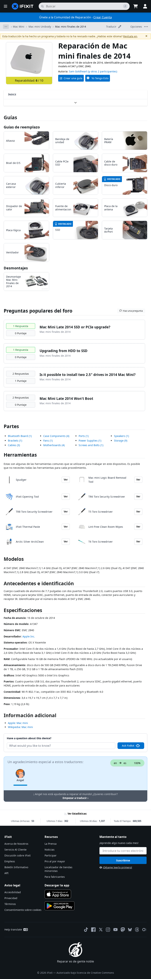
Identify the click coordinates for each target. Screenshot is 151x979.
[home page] (23, 6)
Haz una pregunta (133, 310)
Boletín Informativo (16, 867)
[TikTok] (86, 929)
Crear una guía (73, 78)
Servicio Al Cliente (15, 849)
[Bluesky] (130, 930)
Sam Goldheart (78, 71)
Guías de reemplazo (22, 127)
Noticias (50, 849)
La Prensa (51, 843)
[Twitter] (101, 929)
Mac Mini (18, 26)
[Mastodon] (123, 929)
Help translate (13, 929)
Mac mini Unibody (40, 26)
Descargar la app (57, 885)
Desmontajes (16, 268)
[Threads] (137, 929)
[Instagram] (108, 929)
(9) (120, 440)
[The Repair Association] (144, 929)
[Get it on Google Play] (59, 905)
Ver (66, 479)
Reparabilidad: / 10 (29, 80)
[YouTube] (115, 929)
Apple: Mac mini (18, 723)
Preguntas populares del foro (38, 310)
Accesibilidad (12, 892)
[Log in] (145, 6)
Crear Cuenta (102, 17)
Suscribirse (123, 860)
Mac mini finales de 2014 (70, 26)
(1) (20, 436)
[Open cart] (135, 6)
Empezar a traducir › (75, 798)
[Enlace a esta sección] (2, 584)
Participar (51, 855)
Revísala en (130, 36)
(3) (14, 445)
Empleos (9, 861)
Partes (11, 426)
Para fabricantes (55, 876)
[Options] (6, 26)
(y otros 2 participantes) (102, 71)
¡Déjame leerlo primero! (117, 867)
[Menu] (5, 6)
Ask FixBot (128, 745)
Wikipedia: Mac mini (20, 727)
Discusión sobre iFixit (17, 855)
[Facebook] (93, 929)
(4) (56, 436)
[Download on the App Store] (58, 894)
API (6, 873)
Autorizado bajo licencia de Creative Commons (85, 972)
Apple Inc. (28, 636)
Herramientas (20, 454)
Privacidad (10, 898)
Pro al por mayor (55, 861)
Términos (10, 904)
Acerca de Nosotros (16, 843)
